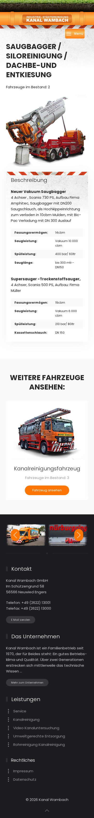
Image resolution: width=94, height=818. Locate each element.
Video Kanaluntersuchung (36, 727)
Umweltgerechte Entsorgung (39, 736)
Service (19, 711)
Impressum (23, 770)
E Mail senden (20, 620)
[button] (75, 33)
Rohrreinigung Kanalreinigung (39, 744)
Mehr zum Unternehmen (27, 682)
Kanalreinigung (26, 719)
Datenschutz (24, 779)
